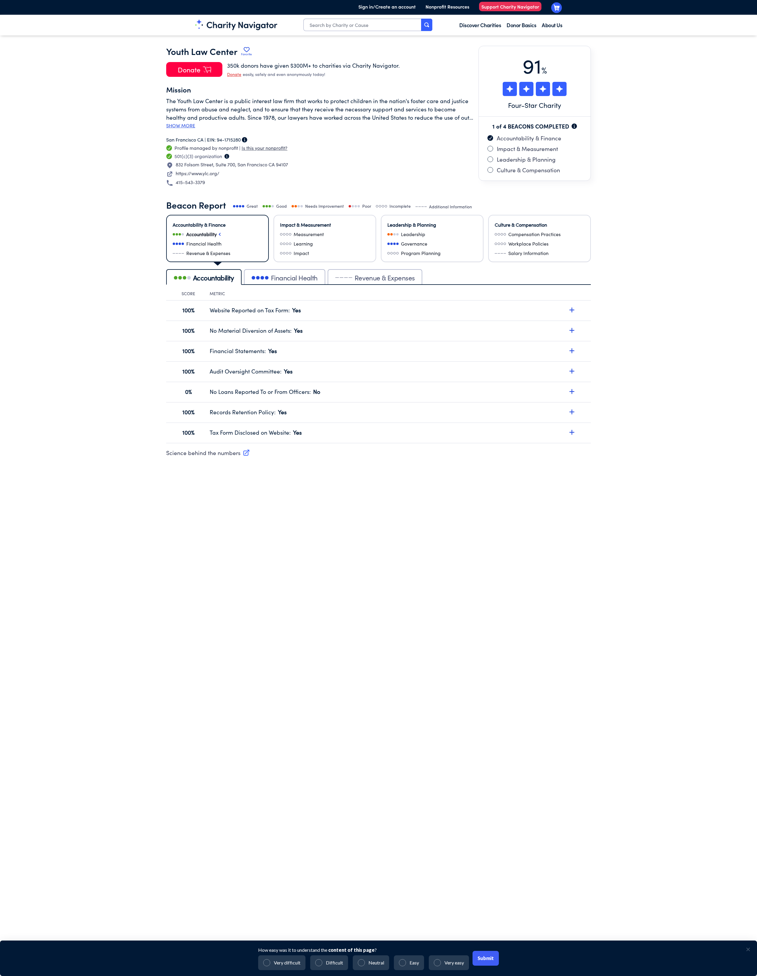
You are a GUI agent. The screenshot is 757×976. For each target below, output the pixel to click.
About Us (552, 25)
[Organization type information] (226, 156)
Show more (180, 126)
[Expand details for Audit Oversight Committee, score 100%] (571, 371)
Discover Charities (480, 25)
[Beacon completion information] (574, 126)
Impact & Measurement (527, 148)
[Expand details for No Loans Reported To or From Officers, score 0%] (571, 391)
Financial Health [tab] (294, 277)
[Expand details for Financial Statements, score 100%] (571, 350)
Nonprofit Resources (447, 6)
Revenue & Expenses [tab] (385, 277)
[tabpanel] (378, 367)
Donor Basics (521, 25)
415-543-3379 (190, 182)
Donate (234, 74)
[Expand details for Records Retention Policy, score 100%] (571, 411)
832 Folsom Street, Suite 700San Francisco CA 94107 (232, 164)
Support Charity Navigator (510, 6)
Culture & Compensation (528, 169)
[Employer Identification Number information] (244, 139)
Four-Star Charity (534, 105)
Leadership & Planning (526, 159)
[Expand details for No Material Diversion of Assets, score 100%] (571, 330)
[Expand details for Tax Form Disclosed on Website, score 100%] (571, 432)
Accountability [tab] (213, 277)
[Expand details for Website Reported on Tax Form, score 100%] (571, 310)
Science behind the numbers (203, 452)
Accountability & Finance (529, 138)
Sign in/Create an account (387, 6)
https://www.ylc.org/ (197, 173)
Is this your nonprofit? (264, 148)
